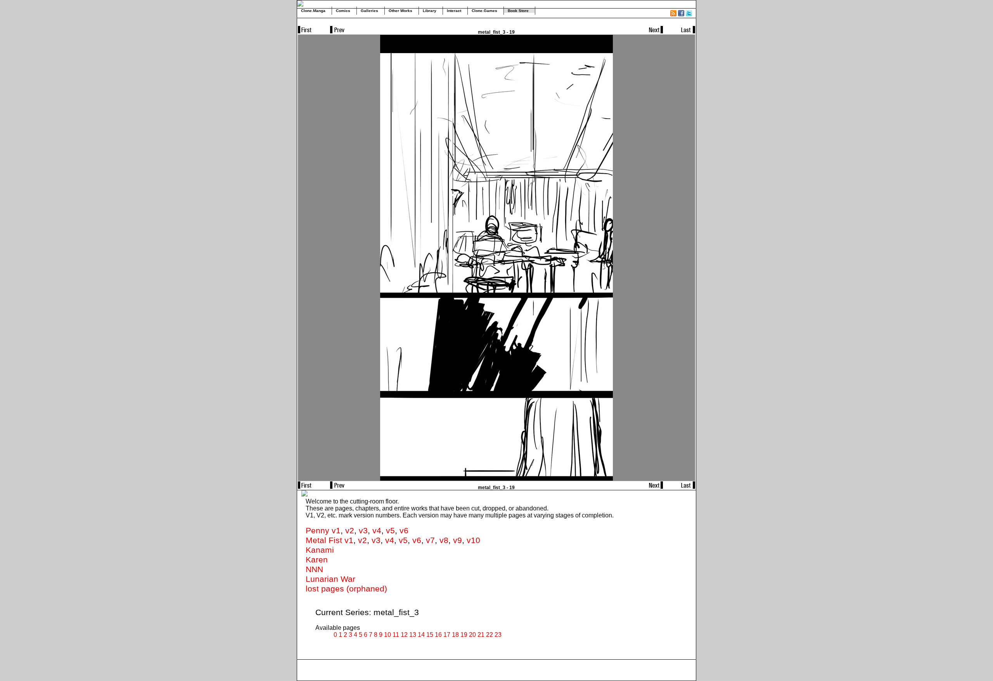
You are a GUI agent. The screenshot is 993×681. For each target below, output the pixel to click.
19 (463, 634)
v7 (430, 540)
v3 (363, 530)
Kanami (320, 550)
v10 (473, 540)
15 (429, 634)
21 (480, 634)
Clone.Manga (313, 11)
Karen (317, 559)
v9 (457, 540)
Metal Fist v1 (329, 540)
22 (489, 634)
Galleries (369, 11)
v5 (390, 530)
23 (498, 634)
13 (412, 634)
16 (438, 634)
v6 (404, 530)
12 (404, 634)
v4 (376, 530)
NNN (314, 569)
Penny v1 (323, 530)
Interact (454, 11)
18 (455, 634)
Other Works (400, 11)
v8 (443, 540)
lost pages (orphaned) (346, 588)
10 (387, 634)
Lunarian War (330, 579)
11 (396, 634)
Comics (343, 11)
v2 (349, 530)
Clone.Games (484, 11)
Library (429, 11)
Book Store (518, 11)
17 (446, 634)
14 (421, 634)
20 (472, 634)
